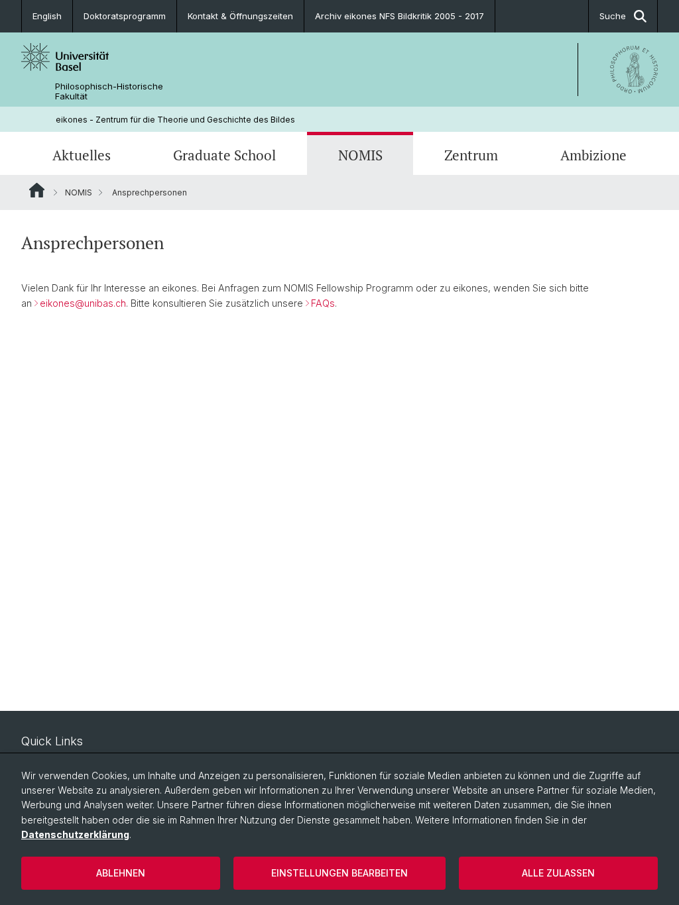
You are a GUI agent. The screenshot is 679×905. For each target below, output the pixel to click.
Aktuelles (81, 155)
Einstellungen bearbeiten (339, 872)
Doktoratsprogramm (125, 16)
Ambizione (593, 155)
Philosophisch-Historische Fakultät (109, 91)
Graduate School (224, 155)
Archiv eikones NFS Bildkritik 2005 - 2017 (399, 16)
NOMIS (360, 155)
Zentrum (471, 155)
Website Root (36, 190)
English (47, 16)
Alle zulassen (558, 872)
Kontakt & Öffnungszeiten (240, 16)
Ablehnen (120, 872)
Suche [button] (612, 16)
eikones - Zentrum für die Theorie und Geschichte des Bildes (175, 120)
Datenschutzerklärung (75, 834)
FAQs (323, 303)
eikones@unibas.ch (83, 303)
